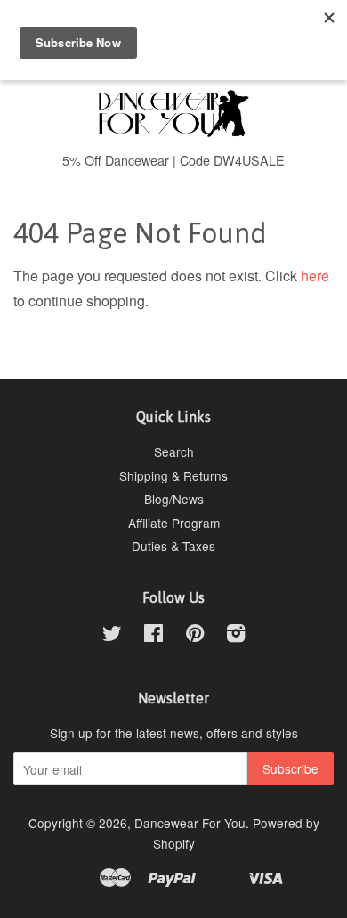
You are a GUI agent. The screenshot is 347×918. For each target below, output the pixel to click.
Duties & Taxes (173, 546)
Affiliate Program (174, 523)
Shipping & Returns (173, 475)
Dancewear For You (190, 823)
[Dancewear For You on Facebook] (153, 636)
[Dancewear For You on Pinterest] (195, 636)
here (315, 275)
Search (174, 451)
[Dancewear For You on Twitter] (112, 636)
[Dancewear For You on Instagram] (236, 636)
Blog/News (174, 499)
